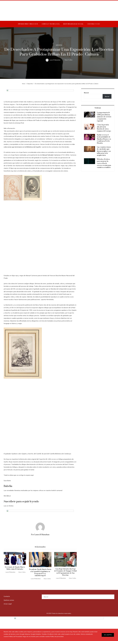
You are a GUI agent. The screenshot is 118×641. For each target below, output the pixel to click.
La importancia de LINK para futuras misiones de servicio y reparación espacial (104, 117)
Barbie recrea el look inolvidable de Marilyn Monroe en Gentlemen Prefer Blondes (104, 139)
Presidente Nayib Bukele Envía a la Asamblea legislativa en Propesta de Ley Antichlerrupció (40, 572)
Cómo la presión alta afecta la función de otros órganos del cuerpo (104, 128)
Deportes (59, 45)
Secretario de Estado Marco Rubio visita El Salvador (15, 568)
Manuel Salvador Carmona (51, 155)
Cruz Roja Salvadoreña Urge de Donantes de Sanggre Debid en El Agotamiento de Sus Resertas (65, 572)
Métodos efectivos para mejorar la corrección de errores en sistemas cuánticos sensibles (104, 163)
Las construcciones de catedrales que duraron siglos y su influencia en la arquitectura (104, 151)
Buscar (86, 93)
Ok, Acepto (108, 635)
